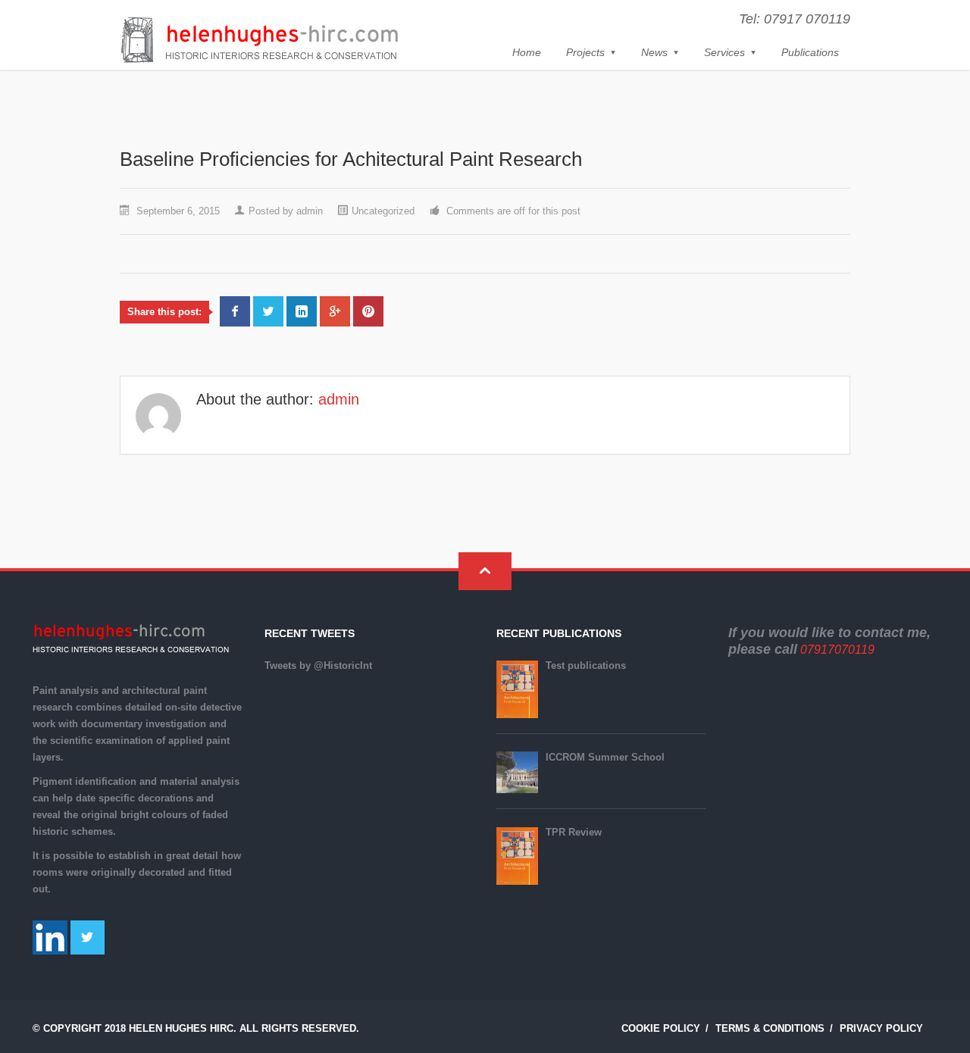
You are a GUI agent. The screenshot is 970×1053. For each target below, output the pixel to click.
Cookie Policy (660, 1028)
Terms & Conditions (769, 1028)
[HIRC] (259, 40)
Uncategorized (383, 211)
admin (309, 211)
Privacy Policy (881, 1028)
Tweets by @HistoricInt (318, 665)
